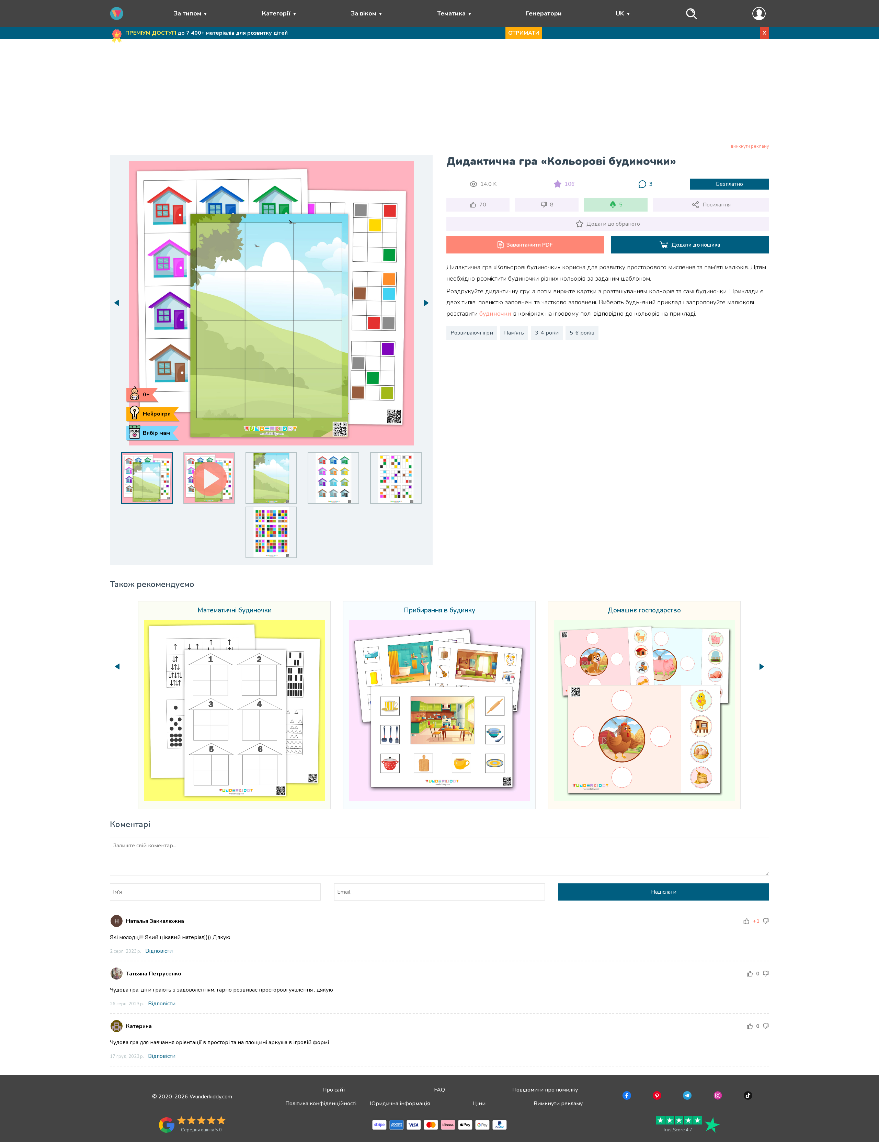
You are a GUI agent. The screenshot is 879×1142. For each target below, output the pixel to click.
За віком (363, 13)
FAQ (439, 1090)
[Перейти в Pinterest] (656, 1096)
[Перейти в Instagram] (717, 1096)
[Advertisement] (439, 92)
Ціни (479, 1103)
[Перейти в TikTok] (747, 1096)
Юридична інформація (400, 1103)
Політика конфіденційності (320, 1103)
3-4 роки (547, 333)
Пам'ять (514, 333)
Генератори (544, 13)
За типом (187, 13)
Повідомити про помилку (545, 1090)
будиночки (495, 313)
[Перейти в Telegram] (687, 1096)
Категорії (276, 13)
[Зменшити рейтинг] (765, 921)
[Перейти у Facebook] (626, 1096)
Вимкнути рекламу (558, 1103)
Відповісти (159, 951)
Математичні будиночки (234, 610)
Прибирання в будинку (439, 610)
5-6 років (582, 333)
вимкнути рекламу (750, 146)
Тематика (451, 13)
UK (620, 13)
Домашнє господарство (644, 610)
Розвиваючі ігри (471, 333)
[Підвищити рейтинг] (746, 921)
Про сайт (333, 1090)
